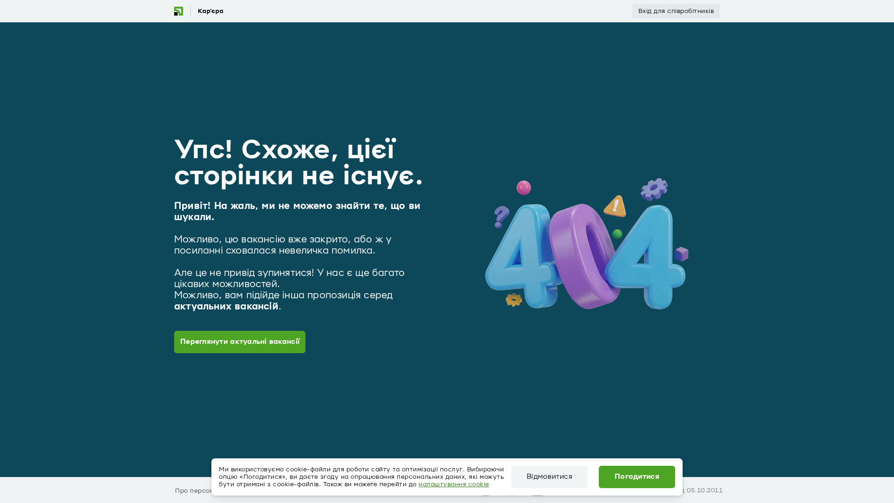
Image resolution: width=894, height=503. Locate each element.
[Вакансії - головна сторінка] (198, 11)
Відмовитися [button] (549, 477)
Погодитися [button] (637, 477)
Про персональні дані (210, 491)
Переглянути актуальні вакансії (239, 341)
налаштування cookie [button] (454, 484)
